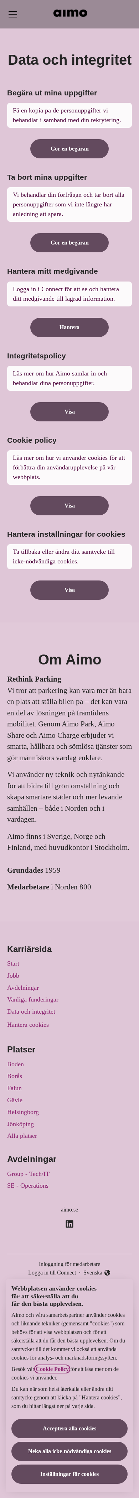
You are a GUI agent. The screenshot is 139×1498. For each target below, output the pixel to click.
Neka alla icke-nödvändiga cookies (69, 1451)
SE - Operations (27, 1185)
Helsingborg (23, 1111)
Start (13, 963)
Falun (14, 1088)
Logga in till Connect (52, 1273)
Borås (14, 1075)
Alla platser (22, 1135)
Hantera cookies (28, 1024)
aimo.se (69, 1210)
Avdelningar (23, 987)
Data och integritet (31, 1011)
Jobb (13, 975)
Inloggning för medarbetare (69, 1264)
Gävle (14, 1100)
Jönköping (20, 1124)
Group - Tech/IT (28, 1173)
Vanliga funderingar (32, 999)
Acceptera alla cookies (69, 1428)
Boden (15, 1064)
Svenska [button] (94, 1273)
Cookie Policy (52, 1369)
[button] (69, 590)
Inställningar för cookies (69, 1474)
